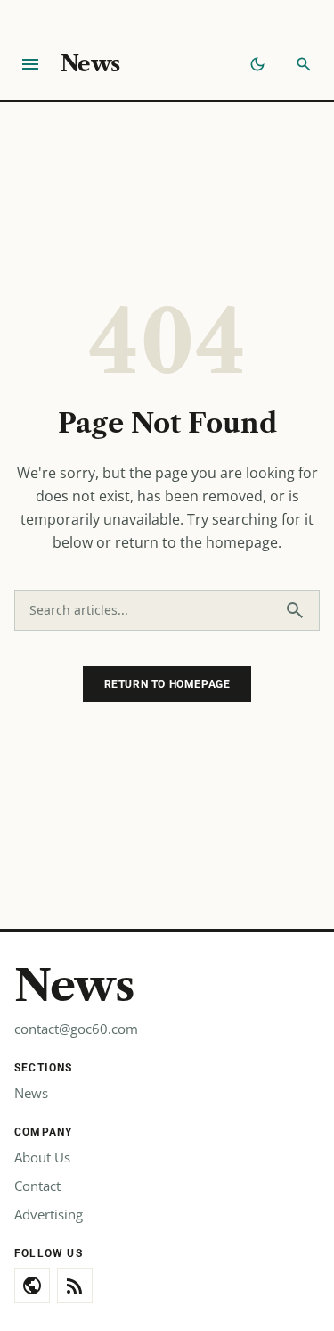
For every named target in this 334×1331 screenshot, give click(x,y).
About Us (42, 1157)
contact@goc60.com (76, 1029)
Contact (37, 1186)
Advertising (48, 1214)
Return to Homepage (167, 684)
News (90, 64)
